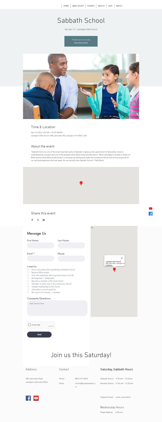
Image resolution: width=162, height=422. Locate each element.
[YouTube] (36, 398)
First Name (32, 240)
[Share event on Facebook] (32, 220)
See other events (81, 43)
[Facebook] (28, 398)
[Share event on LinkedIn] (44, 220)
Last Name (63, 240)
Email (30, 253)
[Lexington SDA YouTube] (151, 208)
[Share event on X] (38, 220)
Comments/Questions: (39, 298)
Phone (61, 253)
